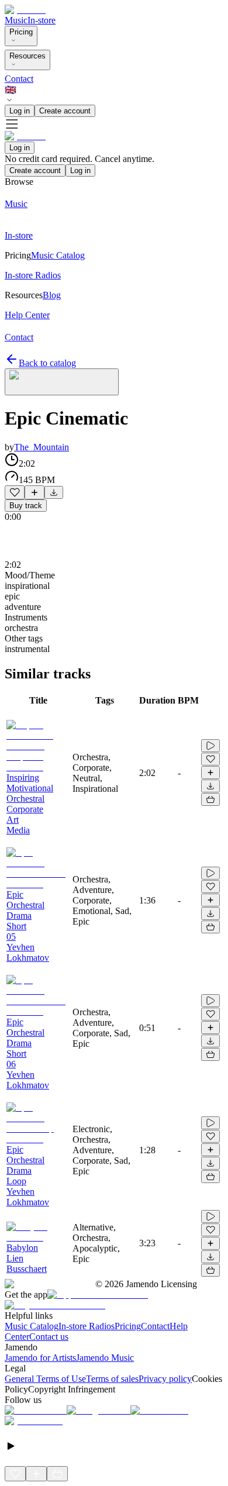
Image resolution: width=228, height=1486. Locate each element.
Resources (27, 55)
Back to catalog (47, 363)
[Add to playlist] (34, 492)
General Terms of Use (45, 1379)
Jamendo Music (105, 1358)
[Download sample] (53, 492)
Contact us (48, 1337)
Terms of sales (112, 1379)
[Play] (62, 381)
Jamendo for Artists (40, 1358)
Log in (19, 110)
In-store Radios (86, 1326)
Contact (19, 79)
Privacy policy (165, 1379)
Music (16, 20)
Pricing (21, 31)
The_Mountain (41, 447)
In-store (41, 20)
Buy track (25, 505)
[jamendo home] (25, 10)
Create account (65, 110)
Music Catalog (31, 1326)
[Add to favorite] (15, 492)
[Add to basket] (210, 799)
